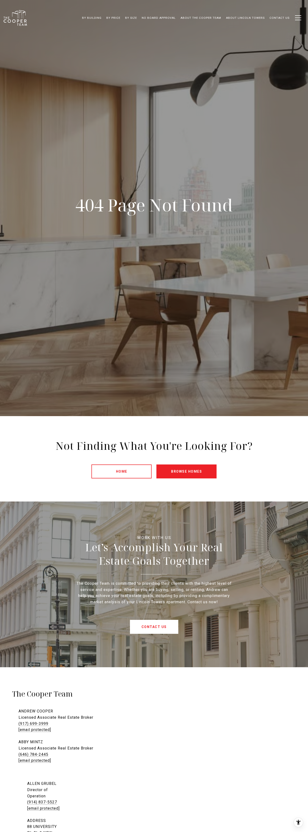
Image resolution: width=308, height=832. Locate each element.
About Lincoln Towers (245, 17)
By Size (131, 17)
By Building (92, 17)
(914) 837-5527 (42, 802)
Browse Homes (186, 471)
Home (121, 471)
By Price (113, 17)
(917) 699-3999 (33, 723)
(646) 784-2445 (33, 754)
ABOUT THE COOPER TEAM (200, 17)
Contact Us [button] (154, 627)
